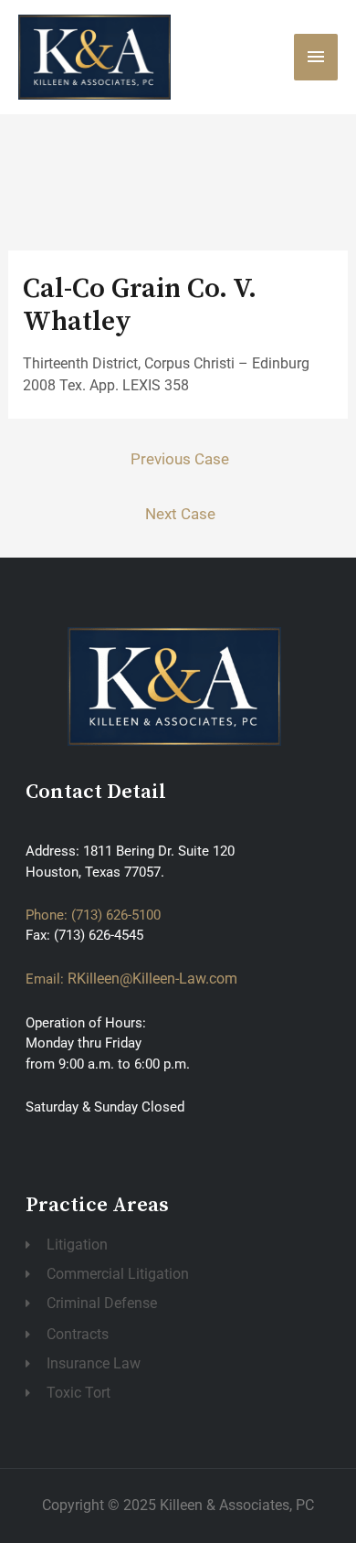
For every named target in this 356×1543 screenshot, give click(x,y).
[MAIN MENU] (316, 57)
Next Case (180, 514)
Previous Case (180, 459)
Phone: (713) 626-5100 (93, 915)
